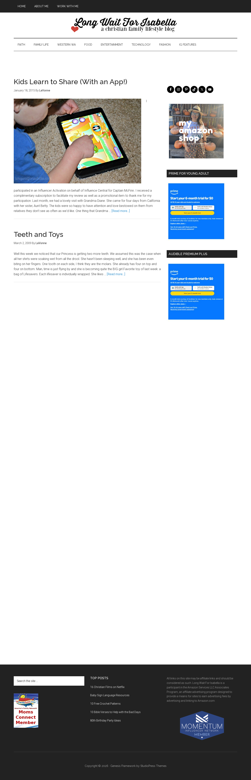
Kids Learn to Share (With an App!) (70, 82)
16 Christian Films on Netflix (107, 687)
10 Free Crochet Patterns (105, 703)
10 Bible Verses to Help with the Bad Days (115, 712)
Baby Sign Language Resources (109, 695)
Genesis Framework (123, 765)
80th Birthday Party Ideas (105, 720)
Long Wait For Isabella (125, 25)
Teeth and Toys (38, 234)
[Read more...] (121, 211)
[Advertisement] (125, 60)
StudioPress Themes (153, 765)
